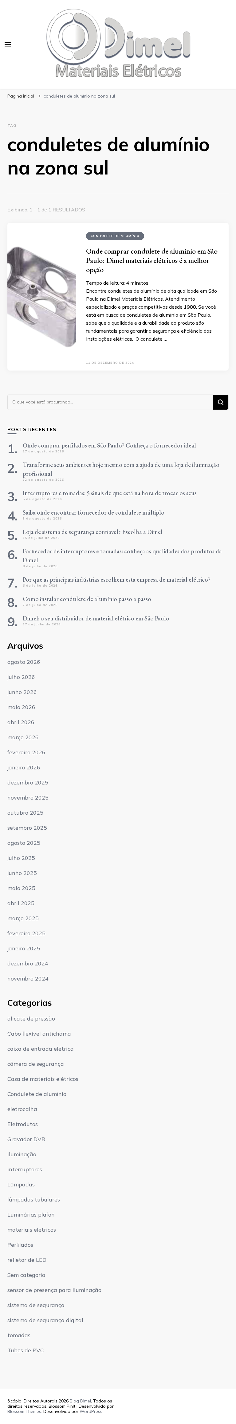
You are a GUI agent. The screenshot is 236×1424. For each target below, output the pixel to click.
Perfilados (20, 1244)
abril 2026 (20, 722)
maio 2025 (21, 888)
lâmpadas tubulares (33, 1199)
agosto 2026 (23, 661)
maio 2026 (21, 707)
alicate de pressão (31, 1018)
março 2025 (23, 918)
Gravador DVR (26, 1139)
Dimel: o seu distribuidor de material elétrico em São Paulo (96, 618)
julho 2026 (21, 676)
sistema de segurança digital (45, 1320)
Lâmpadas (21, 1184)
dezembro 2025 (27, 782)
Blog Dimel (80, 1401)
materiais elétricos (31, 1229)
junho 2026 (22, 692)
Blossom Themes (24, 1411)
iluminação (21, 1154)
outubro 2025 (25, 812)
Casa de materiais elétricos (42, 1078)
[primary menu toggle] (8, 44)
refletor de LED (26, 1259)
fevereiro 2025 (26, 933)
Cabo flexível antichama (39, 1033)
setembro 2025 (27, 827)
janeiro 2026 (23, 767)
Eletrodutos (22, 1124)
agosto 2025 (23, 842)
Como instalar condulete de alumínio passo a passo (87, 599)
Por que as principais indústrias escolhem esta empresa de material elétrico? (116, 580)
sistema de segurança (36, 1305)
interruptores (24, 1169)
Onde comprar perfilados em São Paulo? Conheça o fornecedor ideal (109, 445)
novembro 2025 (28, 797)
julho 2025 (21, 857)
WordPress (91, 1411)
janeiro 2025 (23, 948)
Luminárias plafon (31, 1214)
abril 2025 (20, 903)
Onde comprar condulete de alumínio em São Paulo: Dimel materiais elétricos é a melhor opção (152, 260)
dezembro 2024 (27, 963)
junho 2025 (22, 872)
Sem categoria (26, 1274)
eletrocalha (22, 1109)
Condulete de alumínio (115, 236)
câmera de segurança (35, 1063)
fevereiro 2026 (26, 752)
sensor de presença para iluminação (54, 1290)
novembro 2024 (28, 978)
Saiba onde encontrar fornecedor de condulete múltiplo (93, 512)
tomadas (18, 1335)
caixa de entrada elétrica (40, 1048)
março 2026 (23, 737)
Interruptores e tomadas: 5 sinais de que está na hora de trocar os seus (110, 493)
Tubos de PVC (25, 1350)
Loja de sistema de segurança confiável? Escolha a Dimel (93, 532)
